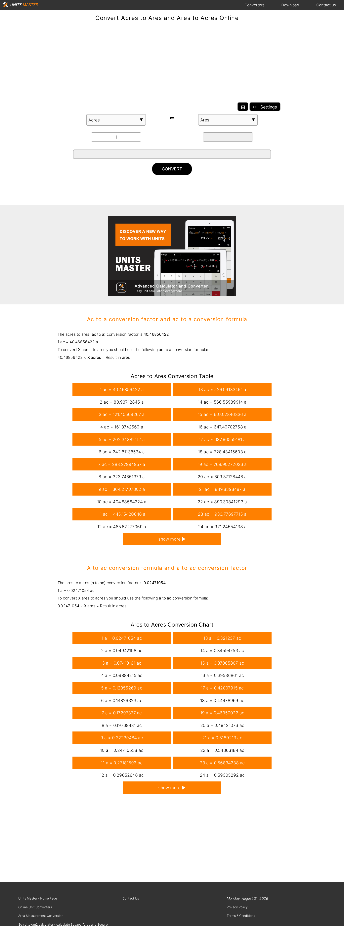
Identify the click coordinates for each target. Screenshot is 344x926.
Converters (254, 5)
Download (290, 5)
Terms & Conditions (241, 916)
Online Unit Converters (35, 907)
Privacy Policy (237, 907)
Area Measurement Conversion (40, 916)
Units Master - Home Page (37, 898)
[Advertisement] (172, 64)
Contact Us (130, 898)
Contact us (326, 5)
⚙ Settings (265, 107)
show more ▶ (172, 539)
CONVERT (172, 168)
